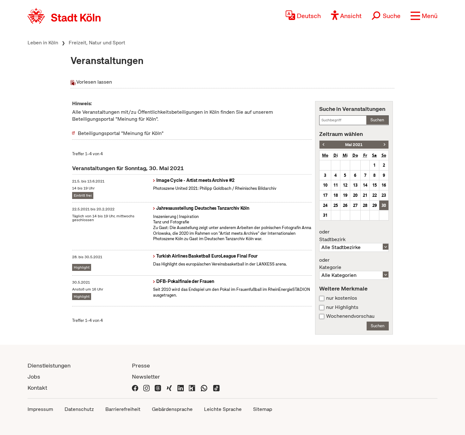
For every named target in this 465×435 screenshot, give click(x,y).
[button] (424, 16)
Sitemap (262, 409)
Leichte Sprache (223, 409)
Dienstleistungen (49, 365)
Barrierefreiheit (122, 409)
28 (365, 205)
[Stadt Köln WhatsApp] (204, 387)
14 (365, 185)
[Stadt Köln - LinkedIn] (180, 387)
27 (355, 205)
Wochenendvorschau (350, 316)
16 (383, 185)
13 (355, 185)
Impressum (40, 409)
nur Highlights (342, 307)
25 (335, 205)
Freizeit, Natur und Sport (97, 42)
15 (374, 185)
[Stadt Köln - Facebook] (135, 387)
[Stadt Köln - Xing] (169, 387)
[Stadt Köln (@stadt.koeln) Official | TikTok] (216, 387)
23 (383, 195)
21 (365, 195)
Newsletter (146, 376)
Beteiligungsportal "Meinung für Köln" (121, 133)
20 (355, 195)
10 (325, 185)
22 (374, 195)
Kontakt (37, 387)
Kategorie (330, 264)
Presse (141, 365)
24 (325, 205)
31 (325, 215)
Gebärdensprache (172, 409)
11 (335, 185)
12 (345, 185)
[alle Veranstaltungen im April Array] (323, 145)
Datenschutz (79, 409)
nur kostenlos (341, 298)
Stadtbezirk (332, 236)
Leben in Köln (43, 42)
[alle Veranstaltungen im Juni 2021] (384, 145)
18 (335, 195)
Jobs (34, 376)
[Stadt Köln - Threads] (158, 387)
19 (345, 195)
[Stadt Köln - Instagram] (146, 387)
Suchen (377, 120)
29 (374, 205)
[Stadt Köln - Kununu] (192, 387)
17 (325, 195)
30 (383, 205)
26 (345, 205)
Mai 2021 (354, 144)
